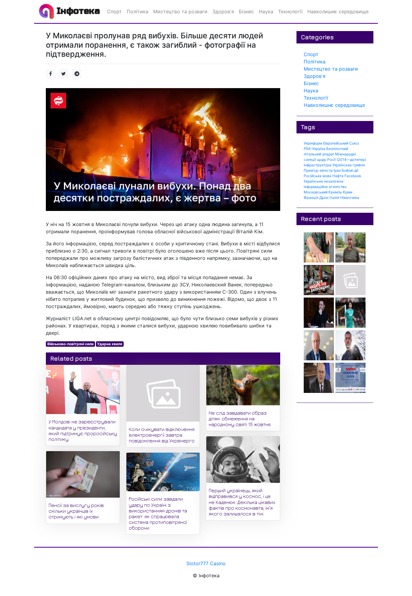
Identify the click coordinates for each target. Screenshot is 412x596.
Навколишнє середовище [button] (338, 11)
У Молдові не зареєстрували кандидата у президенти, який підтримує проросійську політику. (83, 430)
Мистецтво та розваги (331, 69)
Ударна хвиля (109, 344)
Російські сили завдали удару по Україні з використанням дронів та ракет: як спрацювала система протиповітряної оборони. (158, 513)
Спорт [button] (114, 11)
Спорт (311, 54)
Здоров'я (314, 76)
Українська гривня (348, 165)
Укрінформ (313, 143)
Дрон (323, 197)
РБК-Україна (314, 148)
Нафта (338, 176)
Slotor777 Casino (206, 563)
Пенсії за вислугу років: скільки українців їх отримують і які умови (77, 510)
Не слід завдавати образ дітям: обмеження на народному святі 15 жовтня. (240, 418)
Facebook (352, 176)
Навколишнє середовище (334, 105)
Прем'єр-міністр (318, 170)
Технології (316, 98)
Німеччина (349, 197)
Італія (334, 197)
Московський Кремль (323, 192)
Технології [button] (290, 11)
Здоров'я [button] (223, 11)
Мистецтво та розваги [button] (180, 11)
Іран (337, 170)
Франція (311, 197)
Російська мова (317, 176)
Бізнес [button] (246, 11)
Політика (314, 62)
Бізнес (311, 83)
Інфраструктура (317, 165)
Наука (311, 91)
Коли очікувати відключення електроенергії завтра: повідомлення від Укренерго (162, 434)
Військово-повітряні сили (70, 344)
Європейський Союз (341, 143)
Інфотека (77, 10)
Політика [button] (137, 11)
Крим (347, 192)
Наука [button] (266, 11)
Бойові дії (350, 170)
